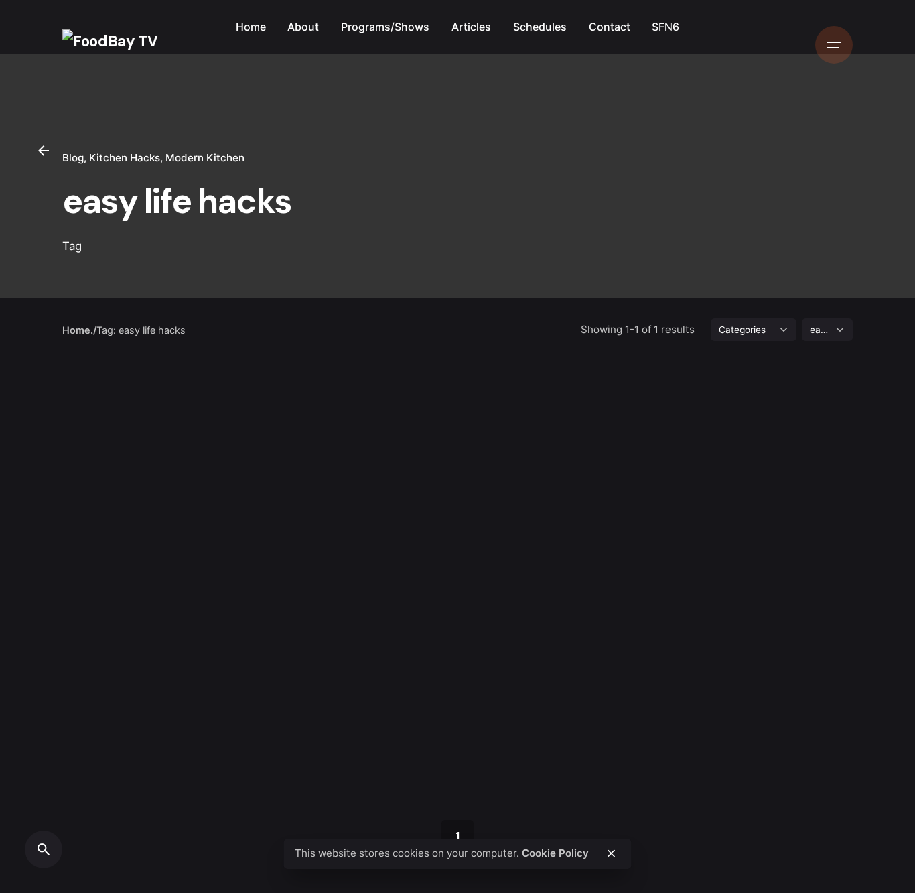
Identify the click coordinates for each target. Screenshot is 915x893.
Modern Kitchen (204, 157)
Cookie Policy (555, 853)
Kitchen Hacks (124, 157)
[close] (611, 853)
